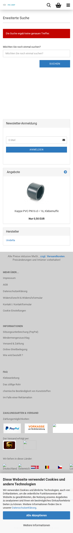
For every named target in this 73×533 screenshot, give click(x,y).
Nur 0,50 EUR (37, 218)
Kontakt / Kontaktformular (17, 304)
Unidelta (10, 240)
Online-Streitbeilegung (15, 349)
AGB (5, 284)
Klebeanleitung (11, 377)
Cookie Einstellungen (14, 310)
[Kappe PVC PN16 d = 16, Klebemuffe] (36, 191)
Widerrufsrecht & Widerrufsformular (22, 297)
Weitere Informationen (36, 525)
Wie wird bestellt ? (13, 355)
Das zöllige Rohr (12, 384)
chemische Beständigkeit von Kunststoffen (27, 391)
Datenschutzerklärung (24, 507)
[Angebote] (65, 172)
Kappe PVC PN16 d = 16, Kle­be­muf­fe (37, 211)
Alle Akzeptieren (36, 515)
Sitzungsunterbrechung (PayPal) (20, 331)
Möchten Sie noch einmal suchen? (22, 46)
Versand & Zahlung (13, 343)
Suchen (54, 63)
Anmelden (37, 149)
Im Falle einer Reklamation (17, 397)
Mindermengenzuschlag (16, 337)
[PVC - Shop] (8, 5)
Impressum (9, 278)
